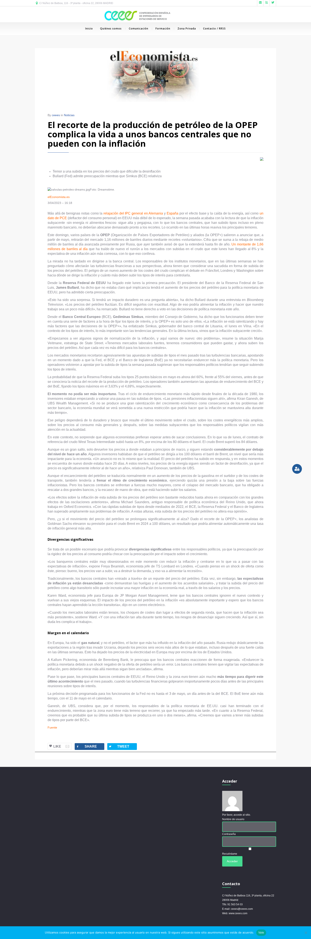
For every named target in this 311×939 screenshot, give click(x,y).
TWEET (119, 746)
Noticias (69, 115)
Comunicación (138, 28)
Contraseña (229, 834)
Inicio (89, 28)
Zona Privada (187, 28)
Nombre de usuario (233, 819)
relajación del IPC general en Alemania (133, 213)
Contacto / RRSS (214, 28)
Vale (261, 932)
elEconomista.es (59, 197)
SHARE (86, 746)
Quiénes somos (111, 28)
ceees (56, 115)
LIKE (60, 746)
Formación (163, 28)
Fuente (52, 727)
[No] (306, 933)
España (172, 213)
